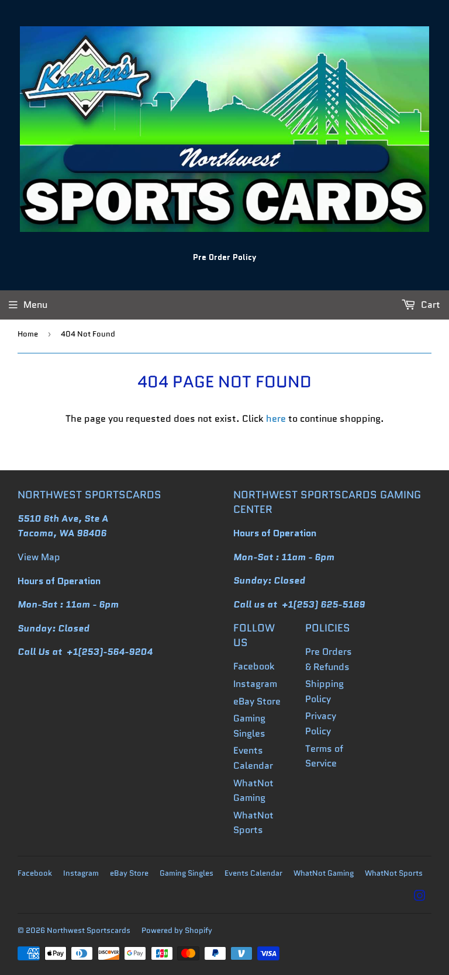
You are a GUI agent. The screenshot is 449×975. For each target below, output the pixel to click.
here (276, 418)
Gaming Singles (186, 873)
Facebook (254, 666)
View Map (39, 557)
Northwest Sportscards (88, 930)
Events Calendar (253, 873)
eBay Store (257, 701)
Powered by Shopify (176, 930)
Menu (35, 304)
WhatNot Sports (394, 873)
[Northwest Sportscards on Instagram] (420, 897)
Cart (429, 304)
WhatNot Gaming (323, 873)
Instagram (255, 684)
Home (28, 333)
